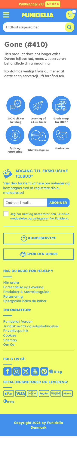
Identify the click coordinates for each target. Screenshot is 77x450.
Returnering (13, 296)
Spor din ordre (41, 254)
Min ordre (11, 282)
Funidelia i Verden (18, 321)
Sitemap (10, 340)
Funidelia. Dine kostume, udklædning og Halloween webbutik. (38, 15)
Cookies (9, 335)
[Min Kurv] (70, 14)
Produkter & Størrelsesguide (26, 292)
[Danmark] (7, 371)
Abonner (58, 202)
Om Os (9, 344)
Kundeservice (41, 238)
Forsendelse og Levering (23, 287)
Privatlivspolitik (15, 330)
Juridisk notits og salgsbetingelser (31, 326)
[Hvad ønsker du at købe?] (6, 15)
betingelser (41, 218)
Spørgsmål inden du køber (24, 301)
